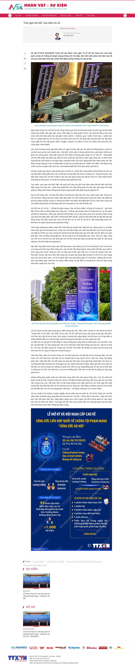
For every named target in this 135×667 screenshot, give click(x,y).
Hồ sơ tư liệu (66, 15)
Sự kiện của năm (31, 15)
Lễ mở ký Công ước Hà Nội (55, 561)
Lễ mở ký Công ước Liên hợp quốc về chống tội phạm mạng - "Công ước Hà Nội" (36, 596)
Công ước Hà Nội (38, 561)
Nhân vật (79, 15)
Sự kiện (18, 15)
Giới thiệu (91, 15)
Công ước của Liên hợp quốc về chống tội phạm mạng (84, 561)
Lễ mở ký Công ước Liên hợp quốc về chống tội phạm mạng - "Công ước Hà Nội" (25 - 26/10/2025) (36, 634)
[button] (125, 15)
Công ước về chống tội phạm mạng (35, 565)
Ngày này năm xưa (49, 15)
